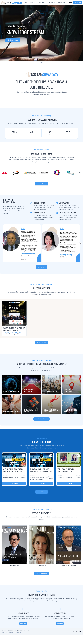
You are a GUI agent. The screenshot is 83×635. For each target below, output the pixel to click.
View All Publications (41, 573)
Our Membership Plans (41, 419)
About (31, 2)
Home (25, 2)
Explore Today (11, 40)
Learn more (23, 623)
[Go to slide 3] (41, 62)
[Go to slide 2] (40, 62)
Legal (28, 630)
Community (41, 2)
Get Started (78, 2)
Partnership (61, 2)
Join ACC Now (41, 267)
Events (51, 2)
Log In (70, 2)
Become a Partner (41, 183)
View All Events (41, 342)
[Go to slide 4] (42, 62)
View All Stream (41, 492)
